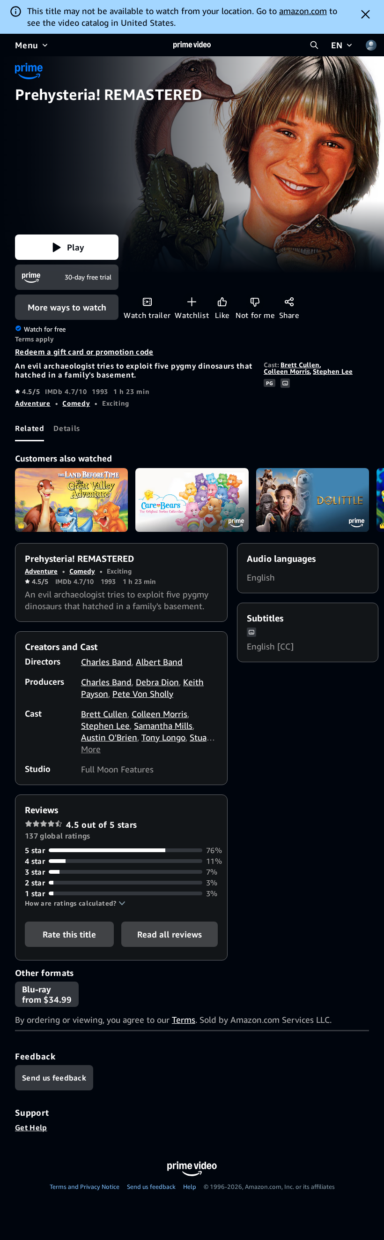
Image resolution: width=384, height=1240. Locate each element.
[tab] (29, 428)
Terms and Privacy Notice (84, 1186)
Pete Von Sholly (142, 693)
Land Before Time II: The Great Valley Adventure (71, 500)
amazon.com (303, 11)
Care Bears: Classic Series (191, 500)
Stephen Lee (333, 371)
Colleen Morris (287, 371)
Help (189, 1186)
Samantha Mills (163, 725)
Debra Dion (157, 682)
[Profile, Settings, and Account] (370, 45)
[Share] (289, 302)
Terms (183, 1019)
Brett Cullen (300, 365)
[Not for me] (255, 302)
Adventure (33, 403)
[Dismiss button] (365, 14)
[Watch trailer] (147, 302)
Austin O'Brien (109, 737)
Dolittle (312, 500)
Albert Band (159, 662)
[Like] (222, 302)
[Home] (192, 45)
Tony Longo (163, 737)
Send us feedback (151, 1186)
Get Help (31, 1127)
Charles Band (106, 662)
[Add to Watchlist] (192, 302)
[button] (66, 247)
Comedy (76, 403)
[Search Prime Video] (314, 45)
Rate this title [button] (69, 934)
